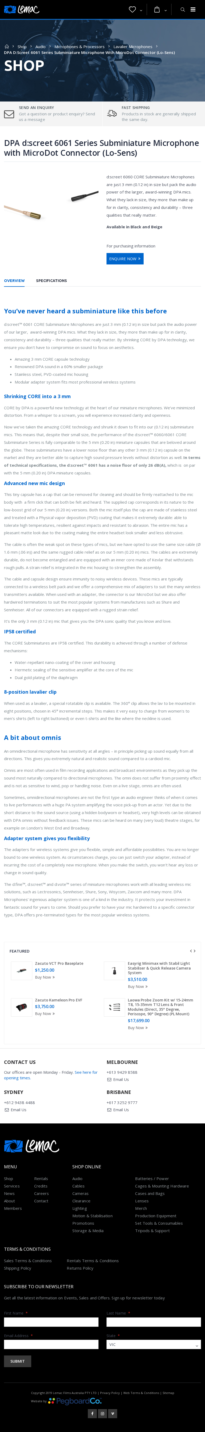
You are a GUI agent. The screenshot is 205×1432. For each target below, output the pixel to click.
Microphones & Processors (79, 46)
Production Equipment (155, 1215)
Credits (41, 1186)
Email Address (18, 1335)
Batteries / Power (152, 1178)
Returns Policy (80, 1268)
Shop (22, 46)
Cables (78, 1186)
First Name (16, 1313)
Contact (41, 1200)
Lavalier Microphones (132, 46)
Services (12, 1186)
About (9, 1200)
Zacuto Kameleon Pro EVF (58, 1000)
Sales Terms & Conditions (28, 1260)
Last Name (118, 1313)
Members (13, 1208)
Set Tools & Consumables (159, 1223)
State (113, 1335)
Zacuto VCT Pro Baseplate (59, 963)
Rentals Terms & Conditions (93, 1260)
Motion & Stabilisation (92, 1215)
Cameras (80, 1193)
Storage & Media (88, 1230)
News (9, 1193)
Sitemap (168, 1393)
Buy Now (43, 977)
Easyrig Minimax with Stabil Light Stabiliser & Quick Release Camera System (159, 968)
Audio (41, 46)
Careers (41, 1193)
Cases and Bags (150, 1193)
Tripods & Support (152, 1230)
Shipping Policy (17, 1268)
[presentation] (191, 951)
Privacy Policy (110, 1393)
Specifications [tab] (51, 281)
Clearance (81, 1200)
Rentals (41, 1178)
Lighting (79, 1208)
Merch (141, 1208)
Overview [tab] (14, 281)
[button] (135, 9)
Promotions (83, 1223)
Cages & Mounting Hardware (162, 1186)
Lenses (141, 1200)
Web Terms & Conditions (141, 1393)
